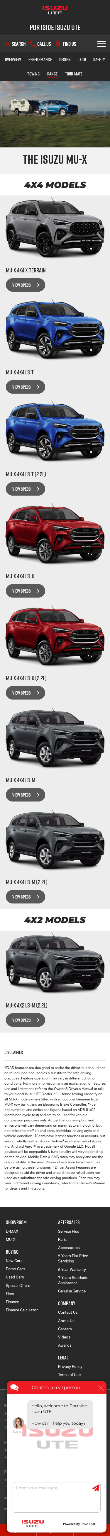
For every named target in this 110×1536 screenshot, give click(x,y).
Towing (33, 74)
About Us (66, 1321)
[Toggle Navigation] (101, 44)
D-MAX (12, 1231)
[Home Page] (55, 10)
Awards (65, 1345)
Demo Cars (15, 1269)
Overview (13, 59)
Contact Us (68, 1312)
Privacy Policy (70, 1366)
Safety (99, 59)
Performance (40, 59)
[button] (55, 160)
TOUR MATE (74, 74)
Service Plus (68, 1231)
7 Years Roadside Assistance (73, 1280)
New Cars (14, 1261)
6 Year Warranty (72, 1269)
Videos (64, 1337)
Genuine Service (72, 1291)
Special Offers (18, 1285)
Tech (82, 59)
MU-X (10, 1239)
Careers (65, 1329)
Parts (62, 1239)
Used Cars (15, 1277)
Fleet (10, 1294)
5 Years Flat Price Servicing (73, 1258)
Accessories (69, 1248)
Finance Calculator (22, 1310)
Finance (12, 1302)
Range (52, 74)
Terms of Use (69, 1375)
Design (65, 59)
